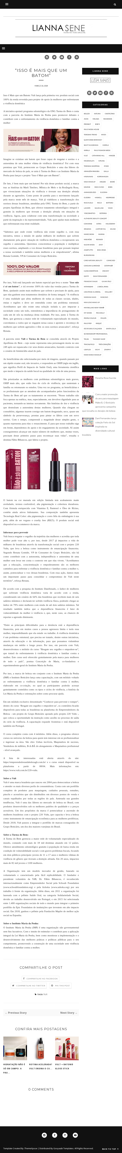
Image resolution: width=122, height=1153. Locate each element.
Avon (86, 119)
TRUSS (86, 339)
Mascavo (104, 297)
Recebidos (107, 119)
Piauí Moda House (91, 129)
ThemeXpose (30, 1148)
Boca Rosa (101, 250)
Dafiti (86, 276)
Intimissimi (88, 287)
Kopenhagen (102, 176)
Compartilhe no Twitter (30, 985)
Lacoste (87, 208)
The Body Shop (99, 339)
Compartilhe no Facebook (42, 978)
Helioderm (110, 224)
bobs (110, 187)
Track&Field (89, 344)
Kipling (101, 161)
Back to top (109, 1149)
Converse (88, 224)
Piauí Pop (88, 323)
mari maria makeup (92, 355)
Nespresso (110, 197)
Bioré (112, 182)
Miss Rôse (88, 239)
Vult (45, 994)
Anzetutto (88, 250)
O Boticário (110, 114)
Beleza (87, 114)
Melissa (96, 119)
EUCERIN (103, 192)
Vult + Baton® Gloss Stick (64, 1066)
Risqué (99, 323)
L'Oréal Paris (102, 287)
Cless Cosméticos (91, 271)
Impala (87, 150)
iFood (106, 166)
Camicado (111, 260)
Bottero (109, 203)
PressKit (87, 124)
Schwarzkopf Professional (96, 334)
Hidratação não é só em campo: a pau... (14, 1068)
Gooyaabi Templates (63, 1148)
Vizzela (105, 145)
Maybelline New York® (94, 308)
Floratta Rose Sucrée (105, 378)
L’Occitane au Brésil (92, 292)
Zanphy (107, 349)
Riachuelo (88, 203)
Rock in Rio (99, 187)
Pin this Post (62, 985)
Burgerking (89, 255)
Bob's (97, 124)
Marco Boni (89, 234)
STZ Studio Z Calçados (93, 329)
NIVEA (103, 135)
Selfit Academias (91, 145)
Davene (87, 187)
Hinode (112, 155)
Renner (99, 239)
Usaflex (87, 349)
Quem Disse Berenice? (93, 140)
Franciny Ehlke (91, 281)
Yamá (110, 208)
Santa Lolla (111, 329)
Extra (98, 224)
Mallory (108, 292)
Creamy (105, 271)
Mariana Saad (90, 297)
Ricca (99, 203)
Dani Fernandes (100, 276)
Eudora (87, 197)
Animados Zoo (90, 192)
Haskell (98, 197)
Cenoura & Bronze (92, 266)
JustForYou (100, 229)
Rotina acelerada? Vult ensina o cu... (40, 1066)
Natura (97, 114)
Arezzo (103, 182)
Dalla (106, 171)
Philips (103, 318)
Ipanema (87, 229)
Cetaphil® (108, 266)
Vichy (97, 349)
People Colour (90, 318)
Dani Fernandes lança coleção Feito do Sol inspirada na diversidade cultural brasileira (99, 426)
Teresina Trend (90, 135)
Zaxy (101, 245)
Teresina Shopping (92, 166)
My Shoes (88, 313)
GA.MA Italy (106, 281)
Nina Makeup (89, 182)
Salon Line (99, 208)
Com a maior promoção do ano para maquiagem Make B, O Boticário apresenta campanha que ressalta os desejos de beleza (100, 402)
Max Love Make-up (92, 302)
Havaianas (88, 176)
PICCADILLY (100, 313)
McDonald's (89, 161)
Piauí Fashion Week (102, 150)
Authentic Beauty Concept (95, 218)
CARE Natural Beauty (93, 260)
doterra (103, 213)
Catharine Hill (98, 155)
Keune (113, 229)
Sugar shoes (89, 245)
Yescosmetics (89, 213)
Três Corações (105, 344)
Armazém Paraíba (91, 171)
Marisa (101, 234)
